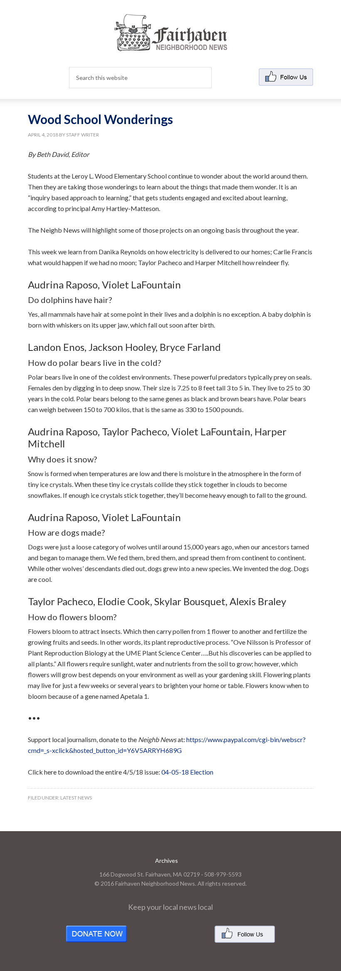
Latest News (76, 798)
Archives (166, 860)
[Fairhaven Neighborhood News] (170, 44)
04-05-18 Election (187, 772)
